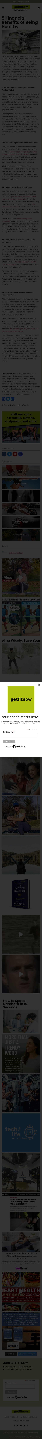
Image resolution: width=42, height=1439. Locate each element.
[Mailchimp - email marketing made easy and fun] (15, 748)
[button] (39, 685)
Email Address (8, 732)
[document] (21, 719)
